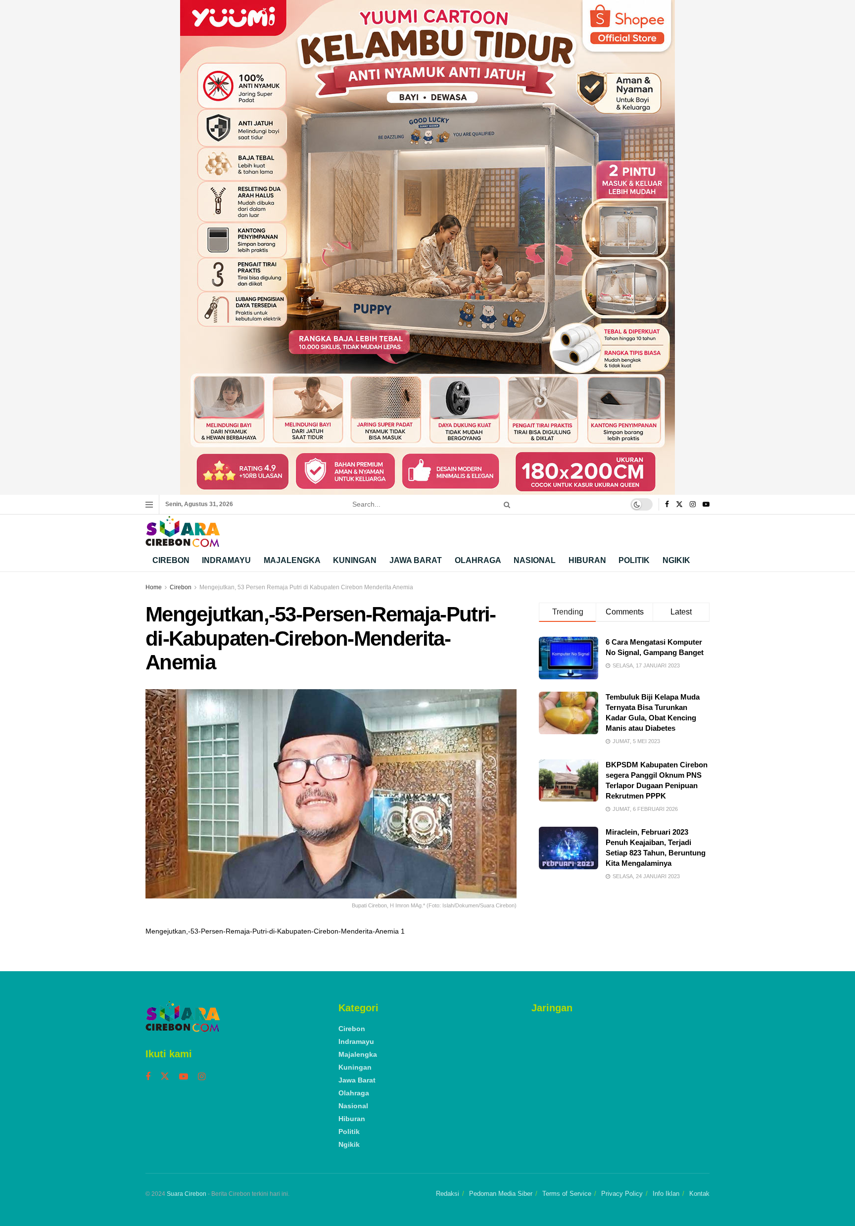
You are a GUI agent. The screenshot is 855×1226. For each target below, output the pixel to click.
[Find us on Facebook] (667, 505)
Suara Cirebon (186, 1193)
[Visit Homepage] (182, 531)
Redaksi (447, 1193)
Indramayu (226, 560)
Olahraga (478, 560)
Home (153, 587)
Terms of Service (566, 1193)
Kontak (699, 1193)
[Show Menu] (149, 505)
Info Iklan (666, 1193)
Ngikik (676, 560)
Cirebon (171, 560)
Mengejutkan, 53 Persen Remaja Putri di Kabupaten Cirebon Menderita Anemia (306, 587)
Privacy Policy (622, 1193)
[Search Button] (505, 504)
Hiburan (587, 560)
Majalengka (292, 560)
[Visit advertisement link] (427, 247)
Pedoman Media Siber (500, 1193)
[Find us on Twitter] (679, 505)
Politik (634, 560)
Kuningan (355, 560)
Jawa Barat (415, 560)
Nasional (535, 560)
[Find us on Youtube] (706, 505)
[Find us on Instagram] (693, 505)
